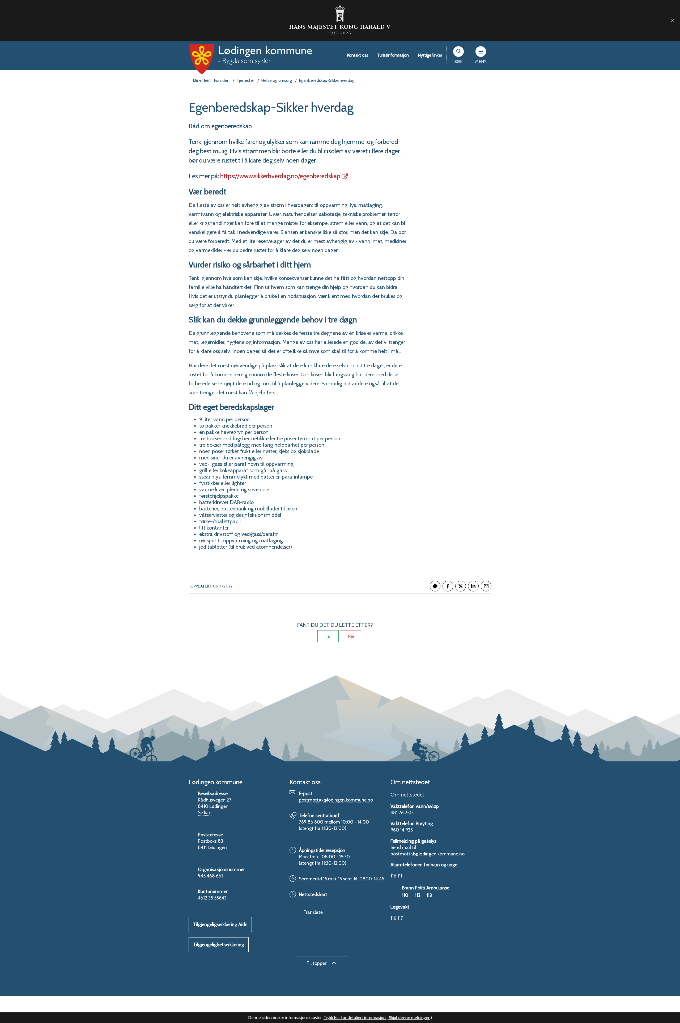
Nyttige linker (430, 55)
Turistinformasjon (393, 55)
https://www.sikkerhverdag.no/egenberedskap (280, 176)
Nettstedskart (313, 894)
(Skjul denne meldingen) (410, 1017)
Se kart (205, 812)
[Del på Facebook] (448, 586)
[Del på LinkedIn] (473, 586)
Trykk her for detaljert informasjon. (355, 1017)
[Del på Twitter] (460, 586)
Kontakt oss (357, 55)
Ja (328, 636)
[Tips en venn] (486, 586)
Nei (351, 636)
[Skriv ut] (435, 586)
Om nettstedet (407, 794)
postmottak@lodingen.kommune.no (336, 800)
